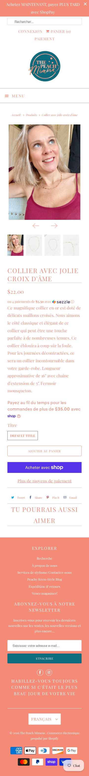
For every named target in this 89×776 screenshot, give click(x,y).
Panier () (60, 31)
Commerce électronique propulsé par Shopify (55, 735)
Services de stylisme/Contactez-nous (44, 572)
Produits (31, 115)
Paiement (45, 38)
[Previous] (35, 225)
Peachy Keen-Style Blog (44, 579)
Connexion (30, 31)
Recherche (44, 558)
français (42, 719)
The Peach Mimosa (33, 733)
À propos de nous (44, 565)
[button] (44, 301)
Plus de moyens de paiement (45, 480)
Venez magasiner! (44, 593)
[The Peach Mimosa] (44, 67)
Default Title (22, 435)
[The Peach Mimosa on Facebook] (40, 672)
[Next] (53, 225)
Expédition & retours (44, 586)
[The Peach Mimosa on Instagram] (49, 672)
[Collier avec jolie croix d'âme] (44, 172)
